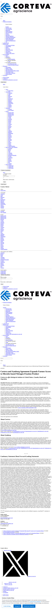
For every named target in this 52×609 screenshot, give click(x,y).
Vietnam (9, 106)
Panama (9, 160)
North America (9, 164)
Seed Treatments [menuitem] (9, 32)
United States (3, 82)
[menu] (1, 1)
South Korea (10, 103)
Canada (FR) (10, 166)
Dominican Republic (12, 155)
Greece (9, 125)
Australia (10, 109)
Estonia (9, 120)
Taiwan (9, 104)
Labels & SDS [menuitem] (6, 43)
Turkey (9, 143)
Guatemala (10, 157)
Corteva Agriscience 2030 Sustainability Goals (27, 407)
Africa (7, 89)
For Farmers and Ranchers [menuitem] (11, 62)
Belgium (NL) (11, 113)
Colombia (10, 153)
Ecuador (9, 156)
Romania (10, 136)
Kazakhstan (10, 98)
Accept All (17, 606)
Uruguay (10, 163)
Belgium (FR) (11, 112)
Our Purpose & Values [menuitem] (10, 45)
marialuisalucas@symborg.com (7, 523)
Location (5, 174)
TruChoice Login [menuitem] (10, 79)
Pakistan (9, 101)
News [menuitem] (7, 55)
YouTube (18, 432)
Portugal (9, 135)
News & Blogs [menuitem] (6, 54)
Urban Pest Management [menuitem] (10, 40)
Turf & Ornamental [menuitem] (9, 39)
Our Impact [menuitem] (8, 51)
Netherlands (10, 133)
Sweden (9, 142)
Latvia (9, 129)
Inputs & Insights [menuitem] (11, 59)
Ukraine (9, 144)
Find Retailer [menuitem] (8, 67)
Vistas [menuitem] (9, 61)
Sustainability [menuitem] (8, 46)
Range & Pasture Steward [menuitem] (13, 64)
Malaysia (10, 99)
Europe (7, 111)
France (9, 123)
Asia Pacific (8, 91)
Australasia (8, 108)
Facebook (19, 431)
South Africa (10, 90)
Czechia (9, 118)
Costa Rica (10, 154)
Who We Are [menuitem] (5, 44)
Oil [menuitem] (6, 41)
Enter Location (3, 277)
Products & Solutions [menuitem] (7, 21)
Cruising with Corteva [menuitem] (10, 53)
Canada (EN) (10, 165)
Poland (9, 134)
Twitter (6, 432)
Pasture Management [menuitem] (10, 38)
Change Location (7, 173)
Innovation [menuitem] (8, 48)
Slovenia (10, 140)
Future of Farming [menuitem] (9, 49)
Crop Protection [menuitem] (9, 29)
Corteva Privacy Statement (35, 601)
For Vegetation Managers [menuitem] (11, 60)
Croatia (9, 117)
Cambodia (10, 93)
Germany (10, 124)
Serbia (9, 138)
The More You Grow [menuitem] (12, 63)
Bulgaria (10, 116)
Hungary (10, 126)
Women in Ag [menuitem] (8, 52)
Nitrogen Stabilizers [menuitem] (10, 36)
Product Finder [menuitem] (6, 77)
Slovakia (10, 139)
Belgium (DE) (11, 114)
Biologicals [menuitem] (8, 30)
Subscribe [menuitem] (8, 56)
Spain (9, 141)
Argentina (10, 148)
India (9, 95)
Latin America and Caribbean (11, 147)
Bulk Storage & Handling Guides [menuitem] (12, 70)
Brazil (9, 150)
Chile (9, 151)
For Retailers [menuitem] (8, 58)
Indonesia (10, 96)
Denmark (10, 119)
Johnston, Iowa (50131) (5, 274)
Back (4, 20)
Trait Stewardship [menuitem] (9, 69)
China (9, 94)
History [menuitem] (7, 47)
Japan (9, 97)
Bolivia (9, 149)
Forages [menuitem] (7, 33)
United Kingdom (11, 146)
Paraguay (10, 161)
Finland (9, 121)
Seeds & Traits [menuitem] (8, 28)
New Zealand (11, 110)
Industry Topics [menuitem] (9, 68)
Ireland (9, 127)
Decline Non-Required (29, 606)
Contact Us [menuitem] (5, 78)
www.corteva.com (8, 430)
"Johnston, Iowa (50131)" (5, 170)
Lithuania (10, 131)
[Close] (1, 276)
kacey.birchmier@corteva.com (7, 517)
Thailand (10, 105)
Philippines (10, 102)
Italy (9, 128)
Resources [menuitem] (5, 66)
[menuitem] (7, 26)
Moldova (10, 132)
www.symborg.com (22, 447)
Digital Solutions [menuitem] (9, 31)
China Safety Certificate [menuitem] (10, 73)
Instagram (31, 431)
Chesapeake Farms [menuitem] (9, 71)
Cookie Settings (7, 606)
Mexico (9, 158)
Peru (9, 162)
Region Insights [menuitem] (9, 74)
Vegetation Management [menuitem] (10, 37)
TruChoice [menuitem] (5, 75)
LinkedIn (42, 431)
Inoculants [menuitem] (8, 34)
